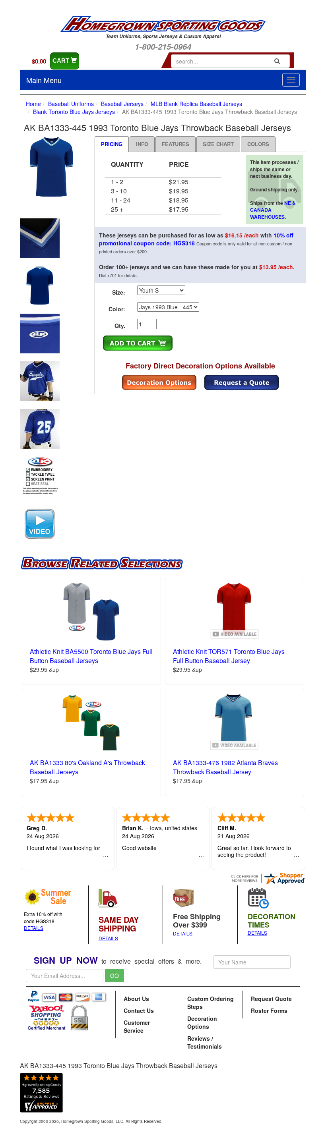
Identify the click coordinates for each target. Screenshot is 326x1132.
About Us (136, 999)
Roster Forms (269, 1010)
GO (114, 976)
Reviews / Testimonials (204, 1042)
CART (61, 60)
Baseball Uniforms (71, 104)
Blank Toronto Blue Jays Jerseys (74, 112)
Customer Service (137, 1026)
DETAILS (33, 927)
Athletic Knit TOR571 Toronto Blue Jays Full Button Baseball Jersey (229, 656)
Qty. (119, 326)
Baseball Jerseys (122, 104)
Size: (118, 292)
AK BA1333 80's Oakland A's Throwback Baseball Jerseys (87, 767)
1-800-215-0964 (163, 46)
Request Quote (271, 999)
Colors (258, 144)
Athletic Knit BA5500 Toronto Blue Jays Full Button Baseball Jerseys (91, 656)
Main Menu (44, 80)
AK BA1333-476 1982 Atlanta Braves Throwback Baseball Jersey (225, 767)
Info (142, 144)
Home (33, 104)
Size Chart (218, 144)
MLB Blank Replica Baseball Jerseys (196, 104)
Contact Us (139, 1010)
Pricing (111, 144)
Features (175, 144)
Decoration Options (202, 1022)
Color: (117, 309)
